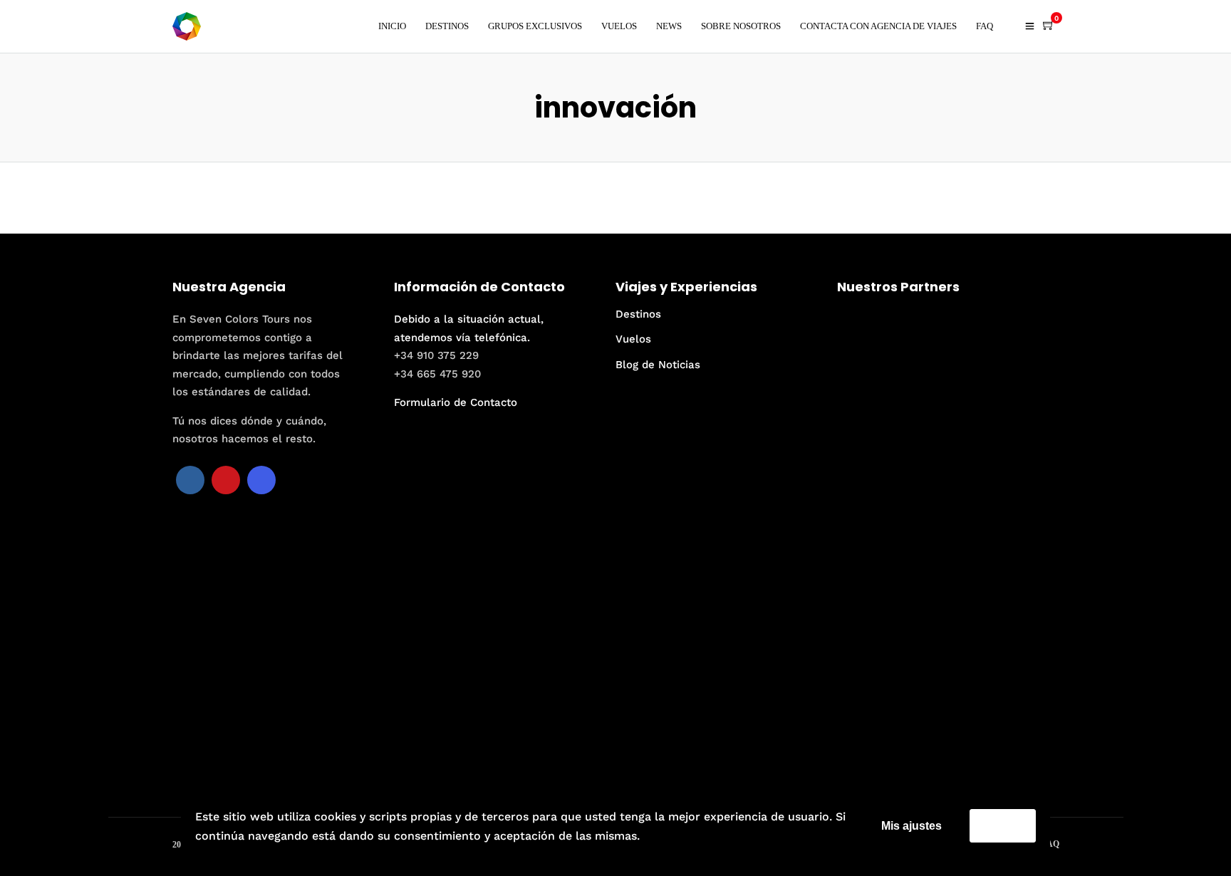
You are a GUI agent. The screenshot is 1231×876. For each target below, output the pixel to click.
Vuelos (633, 339)
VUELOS (619, 26)
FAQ (984, 26)
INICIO (392, 26)
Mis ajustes (911, 826)
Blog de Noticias (658, 364)
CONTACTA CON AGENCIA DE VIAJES (878, 26)
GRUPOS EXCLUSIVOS (535, 26)
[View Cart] (1048, 25)
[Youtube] (226, 480)
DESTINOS (447, 26)
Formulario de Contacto (455, 402)
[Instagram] (261, 480)
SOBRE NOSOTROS (741, 26)
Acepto (1002, 825)
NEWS (669, 26)
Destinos (638, 314)
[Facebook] (190, 480)
